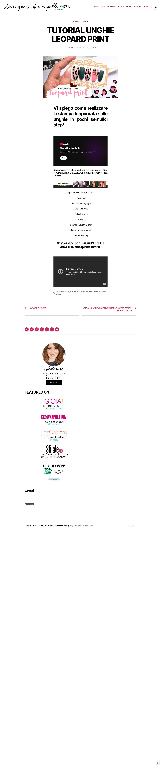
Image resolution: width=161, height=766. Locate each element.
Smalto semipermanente (91, 292)
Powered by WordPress (84, 525)
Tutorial (77, 22)
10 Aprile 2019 (91, 47)
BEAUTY (121, 7)
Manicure (73, 292)
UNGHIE (129, 7)
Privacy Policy (29, 504)
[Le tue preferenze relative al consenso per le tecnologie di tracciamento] (158, 763)
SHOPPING (111, 7)
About (102, 7)
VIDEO (145, 7)
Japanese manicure (62, 292)
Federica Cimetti (75, 47)
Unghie (85, 22)
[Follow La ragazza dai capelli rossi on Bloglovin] (54, 479)
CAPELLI (137, 7)
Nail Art (79, 292)
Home (96, 7)
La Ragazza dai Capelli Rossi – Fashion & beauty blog (52, 525)
